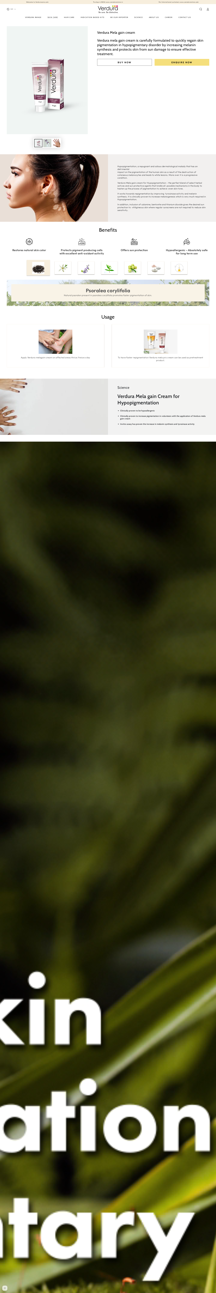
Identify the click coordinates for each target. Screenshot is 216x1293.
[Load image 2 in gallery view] (47, 143)
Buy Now (124, 62)
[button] (200, 9)
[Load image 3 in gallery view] (56, 143)
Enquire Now (181, 62)
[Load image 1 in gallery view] (38, 143)
